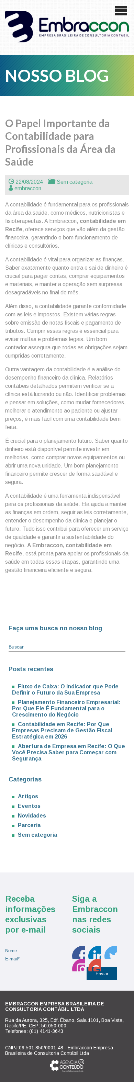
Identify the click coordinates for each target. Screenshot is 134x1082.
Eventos (29, 806)
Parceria (29, 825)
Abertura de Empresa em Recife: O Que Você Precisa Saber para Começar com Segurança (68, 752)
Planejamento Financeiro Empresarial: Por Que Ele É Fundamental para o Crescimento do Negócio (66, 708)
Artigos (28, 796)
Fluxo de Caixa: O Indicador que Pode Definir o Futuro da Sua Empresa (65, 690)
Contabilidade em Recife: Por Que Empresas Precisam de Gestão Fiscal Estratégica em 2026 (62, 730)
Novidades (32, 816)
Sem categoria (74, 182)
